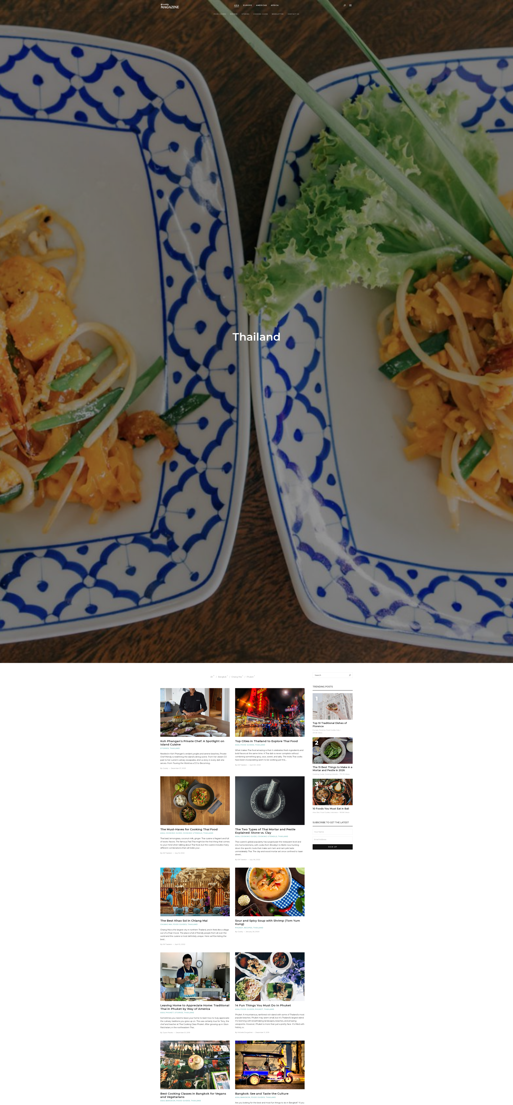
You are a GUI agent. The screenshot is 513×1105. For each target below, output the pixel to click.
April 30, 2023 (255, 765)
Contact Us (293, 14)
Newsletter (278, 14)
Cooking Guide (260, 14)
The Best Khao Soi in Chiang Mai (183, 920)
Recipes (234, 14)
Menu (350, 5)
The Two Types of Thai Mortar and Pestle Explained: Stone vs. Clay (265, 831)
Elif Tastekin (242, 765)
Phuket (239, 928)
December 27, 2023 (178, 768)
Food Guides (220, 14)
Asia (236, 5)
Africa (275, 5)
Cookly (165, 768)
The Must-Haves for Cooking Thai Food (189, 829)
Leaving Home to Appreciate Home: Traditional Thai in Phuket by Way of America (194, 1007)
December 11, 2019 (262, 1032)
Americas (261, 5)
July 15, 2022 (179, 853)
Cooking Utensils (192, 833)
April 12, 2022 (180, 944)
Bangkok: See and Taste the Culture (261, 1093)
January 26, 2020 (252, 932)
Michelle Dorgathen (245, 1032)
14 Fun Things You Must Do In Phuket (263, 1005)
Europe (247, 5)
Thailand (175, 748)
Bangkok (171, 1101)
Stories (246, 14)
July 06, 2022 (255, 860)
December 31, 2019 (183, 1032)
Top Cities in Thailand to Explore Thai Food (266, 741)
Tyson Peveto (168, 1032)
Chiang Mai (166, 924)
